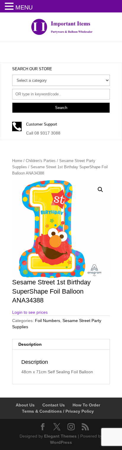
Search (61, 107)
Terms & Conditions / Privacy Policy (58, 411)
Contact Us (53, 405)
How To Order (86, 405)
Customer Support (41, 124)
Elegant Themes (60, 436)
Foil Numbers (47, 320)
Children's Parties (41, 160)
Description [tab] (30, 344)
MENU (24, 7)
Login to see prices (30, 312)
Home (17, 160)
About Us (25, 405)
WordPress (61, 442)
